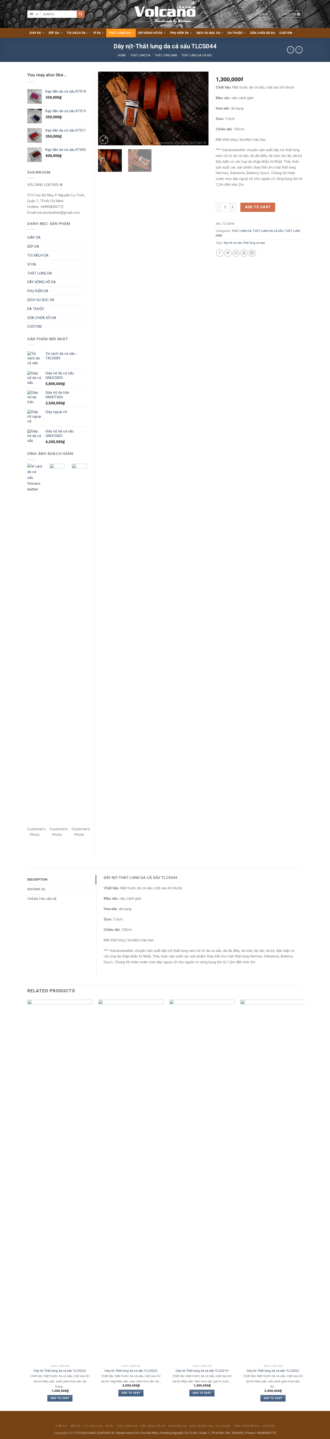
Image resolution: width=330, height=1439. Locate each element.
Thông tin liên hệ (42, 899)
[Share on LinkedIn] (252, 253)
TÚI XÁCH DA (76, 33)
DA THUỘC (235, 33)
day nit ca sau (232, 243)
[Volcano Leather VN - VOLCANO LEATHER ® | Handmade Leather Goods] (165, 14)
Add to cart (258, 207)
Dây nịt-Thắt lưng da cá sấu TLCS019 (202, 1370)
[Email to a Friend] (236, 253)
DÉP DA (54, 33)
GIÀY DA (35, 33)
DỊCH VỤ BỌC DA (208, 33)
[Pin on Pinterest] (244, 253)
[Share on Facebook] (219, 253)
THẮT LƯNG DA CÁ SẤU (196, 55)
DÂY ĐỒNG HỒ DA (150, 33)
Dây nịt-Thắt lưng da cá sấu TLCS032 (273, 1370)
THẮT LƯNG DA (119, 33)
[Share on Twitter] (228, 253)
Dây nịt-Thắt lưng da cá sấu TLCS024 (131, 1370)
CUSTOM (285, 33)
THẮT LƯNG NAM (166, 55)
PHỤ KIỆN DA (179, 33)
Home (122, 55)
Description (37, 879)
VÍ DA (97, 33)
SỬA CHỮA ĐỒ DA (262, 33)
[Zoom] (104, 139)
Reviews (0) (36, 889)
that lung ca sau (254, 243)
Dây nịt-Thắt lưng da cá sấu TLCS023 (60, 1370)
